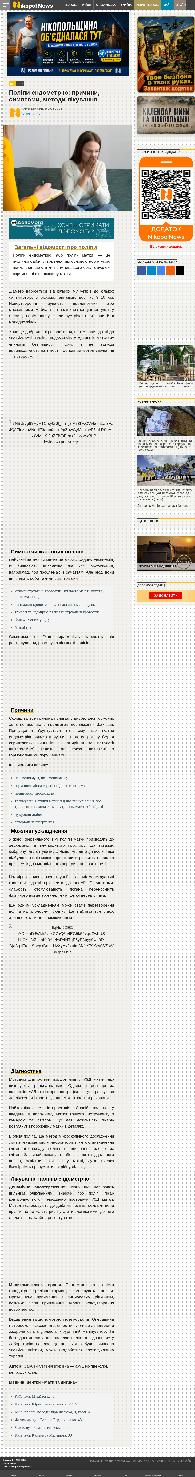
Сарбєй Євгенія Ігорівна (46, 1366)
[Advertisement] (61, 391)
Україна (126, 4)
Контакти (157, 1461)
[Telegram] (151, 270)
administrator (39, 108)
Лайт (167, 4)
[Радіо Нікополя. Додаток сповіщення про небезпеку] (166, 54)
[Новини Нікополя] (32, 8)
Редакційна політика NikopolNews (110, 1461)
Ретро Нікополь (147, 4)
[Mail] (180, 270)
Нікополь (70, 4)
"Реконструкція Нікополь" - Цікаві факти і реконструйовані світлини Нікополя (165, 385)
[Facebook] (141, 270)
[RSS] (170, 270)
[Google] (161, 270)
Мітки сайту (185, 1461)
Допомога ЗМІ (141, 1461)
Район (86, 4)
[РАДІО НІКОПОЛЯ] (166, 115)
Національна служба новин (171, 505)
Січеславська (106, 4)
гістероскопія (26, 356)
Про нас (170, 1461)
